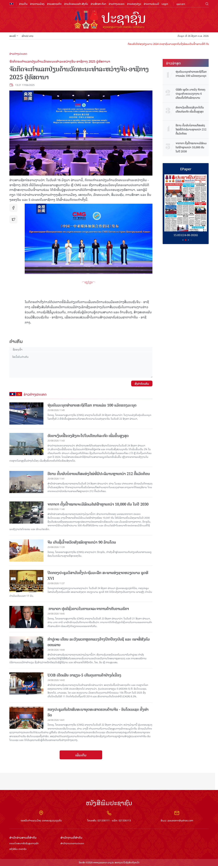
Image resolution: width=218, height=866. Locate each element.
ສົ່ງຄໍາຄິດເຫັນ (142, 383)
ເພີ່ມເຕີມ (81, 754)
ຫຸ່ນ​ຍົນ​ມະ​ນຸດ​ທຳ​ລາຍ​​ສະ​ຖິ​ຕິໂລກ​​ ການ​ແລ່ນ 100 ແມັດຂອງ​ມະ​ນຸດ (92, 405)
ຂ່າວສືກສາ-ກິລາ (98, 4)
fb (13, 208)
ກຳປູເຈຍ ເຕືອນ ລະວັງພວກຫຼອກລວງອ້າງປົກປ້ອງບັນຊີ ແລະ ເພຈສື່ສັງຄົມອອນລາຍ (99, 642)
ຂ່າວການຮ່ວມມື (151, 4)
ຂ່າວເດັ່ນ (23, 4)
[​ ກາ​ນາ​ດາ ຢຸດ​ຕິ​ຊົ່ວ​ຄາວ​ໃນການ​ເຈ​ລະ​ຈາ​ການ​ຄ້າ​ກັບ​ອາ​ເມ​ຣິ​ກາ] (26, 617)
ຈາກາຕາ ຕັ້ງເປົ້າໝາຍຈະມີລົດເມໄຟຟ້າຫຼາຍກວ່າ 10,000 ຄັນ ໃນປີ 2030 (98, 504)
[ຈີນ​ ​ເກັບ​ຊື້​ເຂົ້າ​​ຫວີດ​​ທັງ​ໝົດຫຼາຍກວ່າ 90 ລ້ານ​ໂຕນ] (26, 550)
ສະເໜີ (12, 36)
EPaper (185, 169)
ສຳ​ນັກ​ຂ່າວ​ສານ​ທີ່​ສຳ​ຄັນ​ (22, 837)
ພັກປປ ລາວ (27, 36)
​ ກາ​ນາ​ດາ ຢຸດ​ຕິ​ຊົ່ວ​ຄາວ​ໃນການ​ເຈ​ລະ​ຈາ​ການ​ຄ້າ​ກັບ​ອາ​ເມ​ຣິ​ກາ (88, 609)
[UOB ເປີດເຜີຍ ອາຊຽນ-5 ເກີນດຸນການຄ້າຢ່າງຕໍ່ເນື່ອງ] (26, 683)
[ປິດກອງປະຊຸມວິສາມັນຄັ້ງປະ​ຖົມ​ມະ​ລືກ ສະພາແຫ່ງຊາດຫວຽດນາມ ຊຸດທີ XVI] (26, 581)
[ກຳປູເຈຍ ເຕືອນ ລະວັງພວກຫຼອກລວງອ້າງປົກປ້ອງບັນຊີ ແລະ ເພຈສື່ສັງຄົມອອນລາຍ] (26, 647)
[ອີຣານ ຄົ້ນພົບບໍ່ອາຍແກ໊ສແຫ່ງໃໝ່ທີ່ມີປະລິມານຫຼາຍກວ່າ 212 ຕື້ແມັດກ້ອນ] (26, 482)
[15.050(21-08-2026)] (185, 202)
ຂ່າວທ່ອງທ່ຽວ (134, 4)
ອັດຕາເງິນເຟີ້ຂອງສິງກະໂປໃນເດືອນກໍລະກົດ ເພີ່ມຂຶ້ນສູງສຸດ (88, 436)
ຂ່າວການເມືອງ (37, 4)
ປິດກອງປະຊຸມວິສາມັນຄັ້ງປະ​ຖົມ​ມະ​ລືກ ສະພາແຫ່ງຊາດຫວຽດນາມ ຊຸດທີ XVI (98, 575)
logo (109, 20)
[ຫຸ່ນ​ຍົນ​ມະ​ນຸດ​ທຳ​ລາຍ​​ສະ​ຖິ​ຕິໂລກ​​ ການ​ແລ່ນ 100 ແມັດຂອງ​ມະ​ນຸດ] (26, 413)
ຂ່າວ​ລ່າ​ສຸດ (173, 63)
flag (11, 3)
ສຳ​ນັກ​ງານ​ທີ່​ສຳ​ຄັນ (71, 837)
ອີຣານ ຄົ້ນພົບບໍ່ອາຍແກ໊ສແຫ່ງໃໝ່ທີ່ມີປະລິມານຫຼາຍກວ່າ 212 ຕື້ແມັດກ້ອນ (99, 474)
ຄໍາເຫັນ (16, 341)
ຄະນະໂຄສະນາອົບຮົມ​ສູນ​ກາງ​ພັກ (24, 843)
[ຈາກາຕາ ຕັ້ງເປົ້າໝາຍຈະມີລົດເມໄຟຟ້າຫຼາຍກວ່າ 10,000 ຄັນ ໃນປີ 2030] (26, 512)
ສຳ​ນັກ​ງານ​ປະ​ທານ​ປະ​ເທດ (72, 843)
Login (165, 4)
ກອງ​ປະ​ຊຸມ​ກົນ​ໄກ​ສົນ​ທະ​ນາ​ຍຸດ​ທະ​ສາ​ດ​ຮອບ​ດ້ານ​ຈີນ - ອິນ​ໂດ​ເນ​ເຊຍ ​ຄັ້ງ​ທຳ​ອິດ (98, 712)
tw (13, 219)
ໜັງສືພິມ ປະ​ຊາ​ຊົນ (18, 849)
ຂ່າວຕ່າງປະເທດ (116, 4)
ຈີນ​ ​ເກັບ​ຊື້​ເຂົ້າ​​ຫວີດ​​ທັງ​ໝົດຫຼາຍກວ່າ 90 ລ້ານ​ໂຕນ (82, 542)
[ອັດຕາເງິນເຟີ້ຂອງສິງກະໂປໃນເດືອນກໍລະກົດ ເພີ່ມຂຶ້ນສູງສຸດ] (26, 444)
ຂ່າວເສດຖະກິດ (54, 4)
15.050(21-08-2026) (186, 235)
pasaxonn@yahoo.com (180, 820)
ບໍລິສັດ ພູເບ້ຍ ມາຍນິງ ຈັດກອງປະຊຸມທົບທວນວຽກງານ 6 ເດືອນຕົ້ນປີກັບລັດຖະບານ (190, 94)
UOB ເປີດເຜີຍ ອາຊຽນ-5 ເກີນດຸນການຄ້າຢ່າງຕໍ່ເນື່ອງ (84, 675)
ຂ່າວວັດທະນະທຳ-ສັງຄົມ (76, 4)
